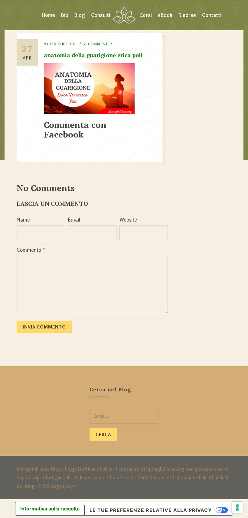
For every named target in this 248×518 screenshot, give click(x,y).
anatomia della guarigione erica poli (93, 55)
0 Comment (96, 44)
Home (48, 15)
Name (23, 219)
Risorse (187, 15)
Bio (64, 15)
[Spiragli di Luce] (124, 15)
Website (128, 219)
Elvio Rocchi (63, 44)
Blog (79, 15)
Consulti (100, 15)
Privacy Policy (97, 469)
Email (74, 219)
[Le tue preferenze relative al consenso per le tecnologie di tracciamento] (237, 507)
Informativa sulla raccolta (50, 509)
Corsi (145, 15)
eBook (165, 15)
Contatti (211, 15)
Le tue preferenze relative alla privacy (151, 510)
